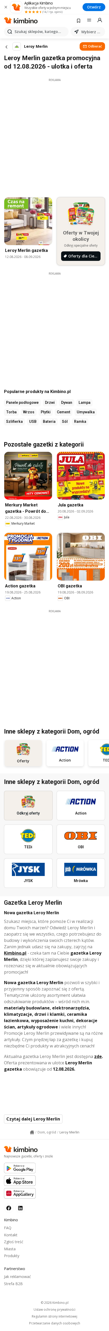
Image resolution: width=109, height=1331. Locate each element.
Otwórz (94, 6)
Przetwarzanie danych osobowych (54, 1323)
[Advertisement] (54, 136)
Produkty (11, 1255)
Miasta (10, 1248)
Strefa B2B (13, 1283)
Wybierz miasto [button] (92, 31)
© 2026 (55, 1302)
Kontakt (10, 1234)
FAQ (7, 1227)
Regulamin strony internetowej (54, 1316)
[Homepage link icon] (32, 1132)
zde (98, 1056)
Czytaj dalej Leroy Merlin (33, 1119)
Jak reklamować (17, 1276)
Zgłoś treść (13, 1241)
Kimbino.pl (15, 953)
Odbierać (95, 46)
